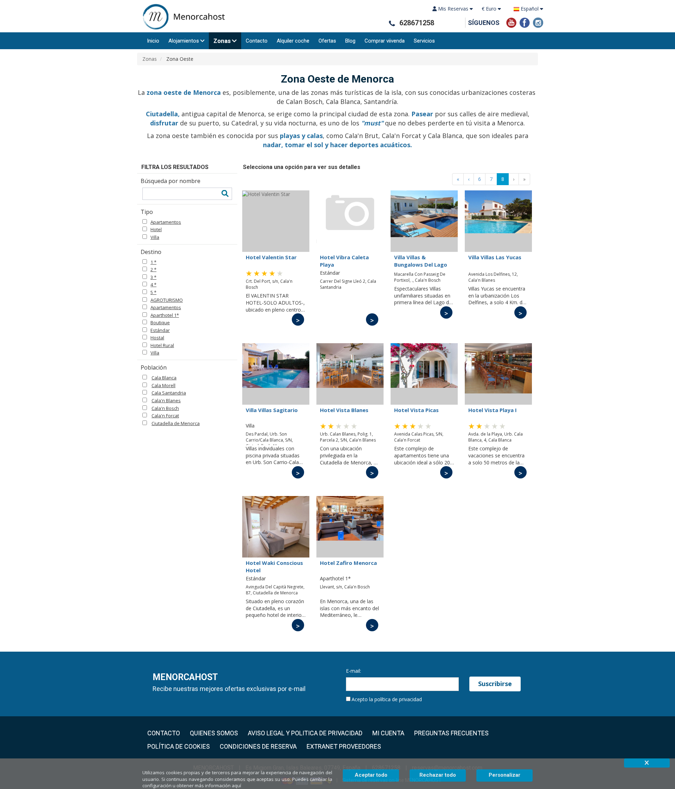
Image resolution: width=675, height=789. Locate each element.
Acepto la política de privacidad (387, 699)
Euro (490, 8)
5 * (153, 292)
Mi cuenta (388, 733)
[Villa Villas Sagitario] (275, 374)
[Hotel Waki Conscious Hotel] (275, 526)
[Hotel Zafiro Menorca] (350, 526)
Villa (154, 237)
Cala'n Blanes (166, 400)
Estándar (160, 330)
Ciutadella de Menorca (176, 423)
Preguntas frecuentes (451, 733)
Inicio (153, 41)
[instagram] (538, 22)
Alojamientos (183, 41)
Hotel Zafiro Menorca (348, 562)
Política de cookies (178, 746)
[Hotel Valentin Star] (275, 221)
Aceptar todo (371, 775)
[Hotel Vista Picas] (424, 374)
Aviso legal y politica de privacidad (305, 733)
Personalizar (504, 775)
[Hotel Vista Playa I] (498, 374)
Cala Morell (163, 385)
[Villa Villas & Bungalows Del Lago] (424, 221)
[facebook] (525, 22)
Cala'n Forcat (165, 415)
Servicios (424, 41)
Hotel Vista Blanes (344, 409)
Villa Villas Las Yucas (494, 257)
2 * (153, 269)
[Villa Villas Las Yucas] (498, 221)
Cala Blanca (164, 377)
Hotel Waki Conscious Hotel (274, 566)
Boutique (160, 322)
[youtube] (511, 22)
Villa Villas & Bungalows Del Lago (420, 261)
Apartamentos (165, 222)
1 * (153, 262)
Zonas (222, 40)
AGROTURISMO (166, 300)
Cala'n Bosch (165, 408)
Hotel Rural (162, 345)
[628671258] (392, 23)
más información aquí (218, 785)
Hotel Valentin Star (271, 257)
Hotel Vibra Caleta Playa (344, 261)
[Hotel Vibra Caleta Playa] (350, 221)
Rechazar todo (437, 775)
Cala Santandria (169, 393)
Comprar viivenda (385, 41)
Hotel (156, 229)
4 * (153, 284)
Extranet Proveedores (344, 746)
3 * (153, 277)
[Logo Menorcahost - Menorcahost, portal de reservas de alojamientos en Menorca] (181, 17)
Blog (350, 41)
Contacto (257, 41)
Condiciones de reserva (258, 746)
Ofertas (327, 41)
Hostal (157, 337)
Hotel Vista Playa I (492, 409)
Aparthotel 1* (164, 315)
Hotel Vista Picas (416, 409)
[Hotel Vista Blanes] (350, 374)
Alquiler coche (293, 41)
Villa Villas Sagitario (272, 409)
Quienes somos (214, 733)
